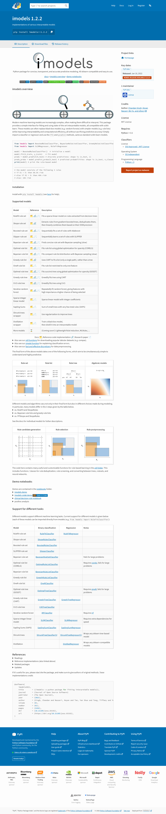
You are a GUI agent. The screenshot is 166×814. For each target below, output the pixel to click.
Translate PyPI (110, 747)
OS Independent (132, 154)
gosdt (94, 589)
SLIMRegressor (71, 620)
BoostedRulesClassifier (47, 545)
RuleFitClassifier (47, 533)
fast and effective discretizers (38, 346)
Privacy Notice (136, 750)
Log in (130, 5)
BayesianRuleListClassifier (47, 571)
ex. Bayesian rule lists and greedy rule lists (33, 413)
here (49, 194)
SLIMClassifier (47, 620)
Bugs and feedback (111, 740)
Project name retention (60, 750)
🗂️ (31, 216)
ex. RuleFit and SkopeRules (26, 410)
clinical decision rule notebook (28, 498)
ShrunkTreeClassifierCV (47, 635)
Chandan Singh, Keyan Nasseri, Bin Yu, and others (134, 109)
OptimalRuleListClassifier (47, 564)
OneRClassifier (47, 583)
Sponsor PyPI (109, 750)
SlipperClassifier (47, 551)
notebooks (41, 489)
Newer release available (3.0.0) (137, 77)
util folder (98, 468)
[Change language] (150, 5)
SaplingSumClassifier (47, 627)
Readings (19, 658)
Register (141, 5)
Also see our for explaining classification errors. (42, 343)
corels (94, 562)
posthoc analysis (22, 501)
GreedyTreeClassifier (47, 599)
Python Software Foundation (23, 742)
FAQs (53, 754)
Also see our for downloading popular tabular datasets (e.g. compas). (51, 340)
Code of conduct (137, 747)
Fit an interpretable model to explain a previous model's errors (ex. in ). (50, 343)
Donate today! (18, 758)
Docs (122, 5)
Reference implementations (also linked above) (35, 661)
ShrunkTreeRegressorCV (71, 635)
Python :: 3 (129, 162)
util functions (31, 340)
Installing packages (58, 740)
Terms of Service (137, 740)
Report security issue (139, 744)
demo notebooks (74, 76)
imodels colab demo (23, 495)
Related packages (22, 664)
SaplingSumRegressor (71, 627)
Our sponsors (83, 754)
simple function (32, 343)
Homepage (129, 57)
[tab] (21, 44)
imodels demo (21, 492)
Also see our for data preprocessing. (43, 346)
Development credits (112, 754)
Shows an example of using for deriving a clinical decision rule (43, 498)
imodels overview (57, 76)
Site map (127, 811)
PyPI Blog (81, 740)
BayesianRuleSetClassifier (47, 557)
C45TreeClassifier (47, 607)
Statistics (81, 747)
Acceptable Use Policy (139, 754)
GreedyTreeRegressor (70, 599)
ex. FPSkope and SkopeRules (27, 416)
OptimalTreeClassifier (46, 590)
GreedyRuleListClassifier (47, 577)
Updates (18, 667)
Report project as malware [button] (137, 170)
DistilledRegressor (71, 644)
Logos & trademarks (85, 750)
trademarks (62, 811)
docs (46, 76)
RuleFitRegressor (71, 533)
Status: (24, 752)
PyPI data (126, 69)
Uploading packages (59, 744)
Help (113, 5)
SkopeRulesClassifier (47, 539)
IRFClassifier (47, 613)
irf (93, 613)
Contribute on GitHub (112, 744)
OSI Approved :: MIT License (137, 146)
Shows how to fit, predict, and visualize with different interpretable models (44, 492)
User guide (55, 747)
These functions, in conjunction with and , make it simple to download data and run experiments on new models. (62, 340)
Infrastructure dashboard (88, 744)
